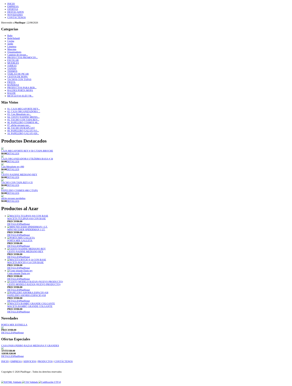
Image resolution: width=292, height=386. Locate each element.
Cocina (10, 41)
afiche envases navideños (13, 198)
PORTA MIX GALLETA (19, 240)
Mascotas (11, 49)
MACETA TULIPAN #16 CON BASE (26, 218)
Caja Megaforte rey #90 (12, 166)
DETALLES (13, 153)
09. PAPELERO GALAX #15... (23, 130)
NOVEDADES (15, 14)
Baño (9, 35)
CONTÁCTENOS (16, 17)
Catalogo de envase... (17, 54)
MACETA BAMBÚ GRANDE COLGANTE (29, 306)
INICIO (11, 3)
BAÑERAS (13, 85)
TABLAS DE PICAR (18, 74)
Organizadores (14, 52)
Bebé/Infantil (13, 38)
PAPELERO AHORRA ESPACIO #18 (26, 295)
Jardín (10, 43)
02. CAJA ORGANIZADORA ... (23, 111)
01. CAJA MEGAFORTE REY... (23, 109)
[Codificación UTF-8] (50, 382)
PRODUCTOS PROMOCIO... (22, 57)
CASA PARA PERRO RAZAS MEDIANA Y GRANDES (30, 345)
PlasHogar (25, 224)
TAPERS (11, 68)
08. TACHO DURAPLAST (21, 128)
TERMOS (12, 71)
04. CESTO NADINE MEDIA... (23, 117)
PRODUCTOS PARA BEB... (21, 87)
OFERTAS (12, 9)
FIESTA (11, 82)
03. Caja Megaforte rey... (19, 114)
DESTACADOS (15, 12)
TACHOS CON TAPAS (19, 79)
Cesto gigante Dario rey (18, 273)
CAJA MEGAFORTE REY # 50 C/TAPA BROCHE (27, 151)
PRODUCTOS (45, 361)
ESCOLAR (13, 60)
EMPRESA (13, 6)
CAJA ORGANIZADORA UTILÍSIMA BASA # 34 (27, 158)
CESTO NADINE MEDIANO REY (19, 174)
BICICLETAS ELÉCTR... (20, 96)
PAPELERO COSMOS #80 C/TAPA (19, 190)
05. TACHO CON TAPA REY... (23, 119)
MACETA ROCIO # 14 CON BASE (25, 262)
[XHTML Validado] (11, 382)
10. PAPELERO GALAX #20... (23, 133)
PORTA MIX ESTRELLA (14, 324)
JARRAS (12, 65)
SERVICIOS (29, 361)
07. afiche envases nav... (19, 125)
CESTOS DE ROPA (17, 76)
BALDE (11, 93)
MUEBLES (13, 63)
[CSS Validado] (29, 382)
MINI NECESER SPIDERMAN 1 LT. (26, 229)
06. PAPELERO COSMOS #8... (23, 122)
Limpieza (11, 46)
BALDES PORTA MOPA (20, 90)
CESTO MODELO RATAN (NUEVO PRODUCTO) (33, 284)
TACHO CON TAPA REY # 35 (17, 182)
